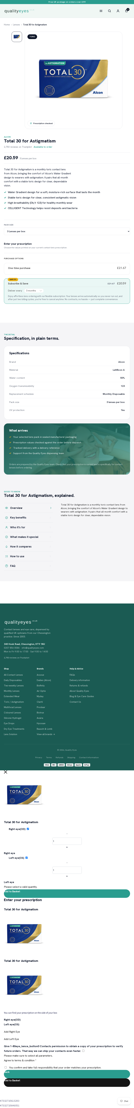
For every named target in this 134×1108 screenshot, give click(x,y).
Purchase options (14, 258)
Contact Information (89, 757)
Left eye (9, 882)
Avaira (40, 717)
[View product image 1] (17, 37)
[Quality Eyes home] (19, 11)
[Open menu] (101, 10)
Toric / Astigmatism (14, 701)
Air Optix (41, 690)
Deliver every (15, 290)
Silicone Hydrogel (12, 717)
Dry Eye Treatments (14, 728)
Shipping (71, 757)
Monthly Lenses (11, 690)
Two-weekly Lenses (14, 685)
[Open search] (109, 10)
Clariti (40, 701)
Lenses (16, 24)
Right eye (9, 853)
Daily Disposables (13, 680)
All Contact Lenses (13, 674)
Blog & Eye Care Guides (82, 696)
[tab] (28, 508)
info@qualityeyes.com (33, 647)
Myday (40, 696)
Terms (49, 757)
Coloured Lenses (12, 712)
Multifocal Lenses (12, 707)
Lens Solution (10, 734)
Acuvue (40, 674)
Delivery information (80, 680)
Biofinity (41, 685)
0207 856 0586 (12, 647)
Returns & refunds (79, 685)
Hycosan (41, 723)
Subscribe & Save (18, 283)
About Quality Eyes (79, 690)
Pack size (8, 225)
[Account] (118, 10)
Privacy (38, 757)
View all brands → (46, 734)
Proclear (41, 707)
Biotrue (40, 712)
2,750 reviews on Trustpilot (18, 146)
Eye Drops (9, 723)
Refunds (59, 757)
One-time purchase (19, 268)
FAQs (72, 674)
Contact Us (75, 701)
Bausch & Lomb (44, 728)
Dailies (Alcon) (44, 680)
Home (7, 24)
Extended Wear (12, 696)
